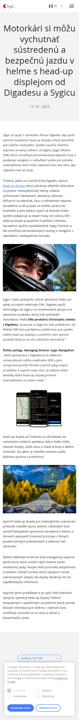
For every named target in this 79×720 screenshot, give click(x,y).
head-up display (14, 186)
